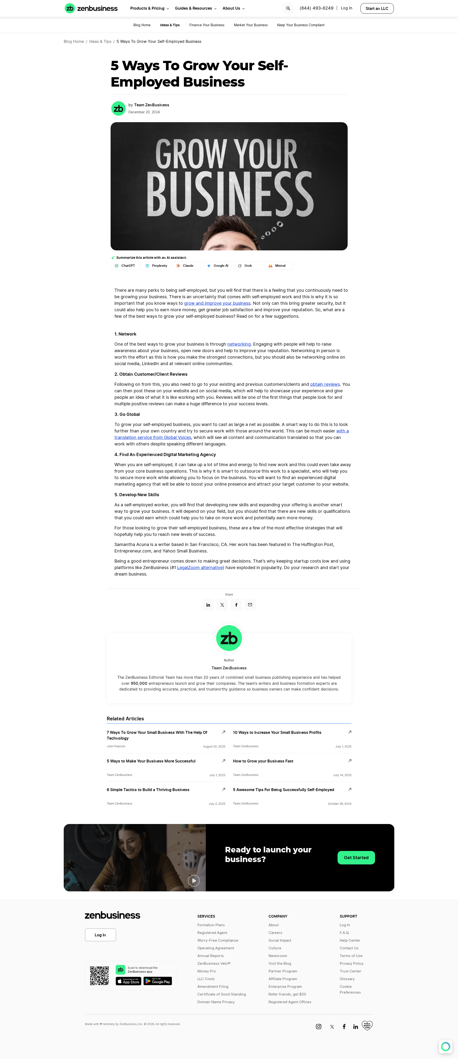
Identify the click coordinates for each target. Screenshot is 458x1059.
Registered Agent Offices (290, 1002)
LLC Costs (206, 979)
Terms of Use (351, 956)
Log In (100, 934)
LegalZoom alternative (200, 568)
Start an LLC (377, 8)
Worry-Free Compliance (217, 940)
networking (239, 344)
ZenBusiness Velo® (213, 963)
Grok (248, 265)
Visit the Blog (280, 963)
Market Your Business (251, 25)
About (274, 925)
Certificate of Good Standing (221, 994)
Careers (275, 933)
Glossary (347, 979)
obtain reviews (325, 384)
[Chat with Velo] (445, 1046)
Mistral (280, 265)
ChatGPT (128, 265)
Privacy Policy (352, 963)
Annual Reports (210, 956)
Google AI (221, 265)
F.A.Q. (344, 933)
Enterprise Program (285, 987)
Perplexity (159, 265)
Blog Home (142, 25)
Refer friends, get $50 (287, 994)
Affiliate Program (283, 979)
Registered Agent (212, 933)
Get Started (356, 857)
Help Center (350, 940)
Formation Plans (211, 925)
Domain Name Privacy (216, 1002)
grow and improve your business (217, 303)
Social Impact (280, 940)
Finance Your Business (206, 25)
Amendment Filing (212, 987)
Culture (275, 948)
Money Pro (206, 971)
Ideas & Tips (100, 42)
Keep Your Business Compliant (301, 25)
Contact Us (349, 948)
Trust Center (350, 971)
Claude (188, 265)
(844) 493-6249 (316, 8)
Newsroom (278, 956)
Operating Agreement (215, 948)
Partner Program (283, 971)
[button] (194, 881)
